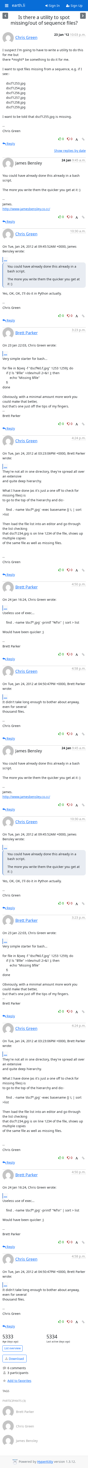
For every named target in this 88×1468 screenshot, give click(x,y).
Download (16, 1359)
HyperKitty (45, 1461)
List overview (12, 1348)
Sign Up (76, 5)
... (5, 259)
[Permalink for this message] (83, 139)
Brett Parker (26, 332)
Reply (10, 143)
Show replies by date (70, 150)
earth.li (18, 5)
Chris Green (26, 37)
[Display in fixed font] (77, 139)
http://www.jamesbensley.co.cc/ (26, 209)
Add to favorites (19, 1380)
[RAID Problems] (5, 16)
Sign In (54, 5)
